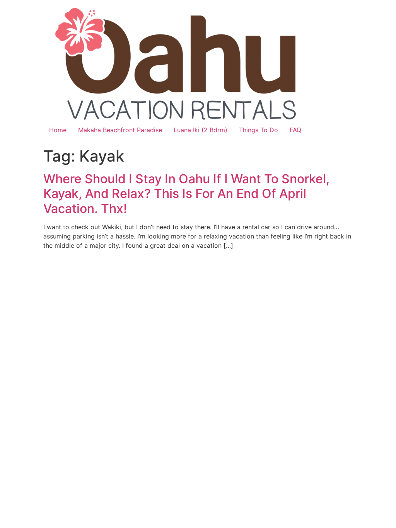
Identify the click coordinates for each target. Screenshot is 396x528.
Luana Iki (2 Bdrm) (200, 130)
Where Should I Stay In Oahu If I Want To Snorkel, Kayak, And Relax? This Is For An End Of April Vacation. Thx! (186, 193)
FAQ (295, 130)
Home (58, 130)
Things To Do (258, 130)
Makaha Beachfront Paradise (120, 130)
